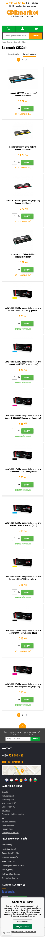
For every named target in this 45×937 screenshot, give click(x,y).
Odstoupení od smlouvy (10, 833)
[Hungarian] (11, 780)
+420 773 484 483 (17, 3)
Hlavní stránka (7, 42)
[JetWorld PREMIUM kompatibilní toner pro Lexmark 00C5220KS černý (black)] (23, 455)
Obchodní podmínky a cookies (13, 814)
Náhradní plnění (7, 829)
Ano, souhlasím (22, 926)
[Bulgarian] (35, 780)
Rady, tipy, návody (8, 796)
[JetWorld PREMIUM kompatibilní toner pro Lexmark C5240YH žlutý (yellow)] (23, 562)
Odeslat (35, 738)
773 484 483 (13, 755)
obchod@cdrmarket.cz (26, 6)
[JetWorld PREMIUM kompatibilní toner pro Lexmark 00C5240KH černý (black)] (23, 616)
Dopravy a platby (8, 799)
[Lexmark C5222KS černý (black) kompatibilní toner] (23, 240)
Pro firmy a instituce (9, 821)
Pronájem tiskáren (8, 825)
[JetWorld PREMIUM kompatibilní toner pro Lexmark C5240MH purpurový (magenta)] (23, 670)
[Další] (26, 60)
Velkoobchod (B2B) (9, 803)
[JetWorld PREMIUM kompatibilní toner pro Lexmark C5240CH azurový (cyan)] (23, 508)
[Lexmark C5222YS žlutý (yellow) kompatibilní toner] (23, 132)
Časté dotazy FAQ (8, 807)
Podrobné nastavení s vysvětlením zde (22, 932)
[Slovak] (26, 780)
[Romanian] (21, 780)
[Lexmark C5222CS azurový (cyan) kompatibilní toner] (23, 79)
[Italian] (30, 780)
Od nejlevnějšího (29, 54)
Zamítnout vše (22, 921)
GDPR (4, 818)
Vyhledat (35, 36)
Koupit (27, 109)
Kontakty (5, 792)
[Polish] (16, 780)
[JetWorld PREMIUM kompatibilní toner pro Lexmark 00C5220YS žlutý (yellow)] (23, 293)
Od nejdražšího (13, 54)
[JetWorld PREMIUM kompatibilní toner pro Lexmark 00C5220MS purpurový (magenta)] (23, 401)
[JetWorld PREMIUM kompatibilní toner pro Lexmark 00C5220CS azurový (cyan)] (23, 347)
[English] (6, 780)
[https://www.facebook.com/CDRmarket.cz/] (8, 891)
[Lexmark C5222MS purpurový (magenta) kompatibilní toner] (23, 186)
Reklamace (6, 810)
